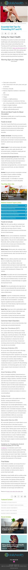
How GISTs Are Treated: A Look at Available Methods (13, 529)
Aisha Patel (4, 532)
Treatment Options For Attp (9, 502)
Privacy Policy (23, 566)
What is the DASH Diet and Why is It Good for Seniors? (13, 195)
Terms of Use (16, 566)
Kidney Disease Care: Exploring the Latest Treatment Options (13, 545)
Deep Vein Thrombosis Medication (10, 215)
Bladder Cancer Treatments (9, 513)
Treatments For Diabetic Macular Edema (12, 505)
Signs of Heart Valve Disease (9, 510)
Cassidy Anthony (5, 548)
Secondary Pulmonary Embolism (10, 205)
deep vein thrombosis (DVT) (20, 48)
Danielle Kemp (4, 23)
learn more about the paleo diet (15, 491)
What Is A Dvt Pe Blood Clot (9, 218)
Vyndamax (3, 448)
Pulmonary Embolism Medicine (9, 211)
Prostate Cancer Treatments (9, 508)
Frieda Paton (5, 198)
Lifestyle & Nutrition (21, 23)
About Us (3, 566)
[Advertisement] (14, 72)
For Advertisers (9, 566)
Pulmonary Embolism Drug (8, 208)
